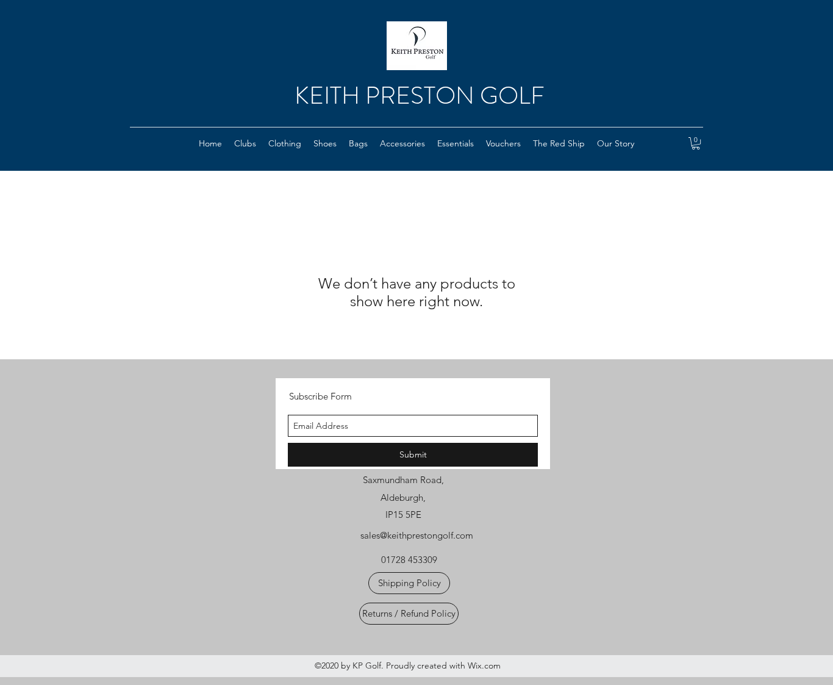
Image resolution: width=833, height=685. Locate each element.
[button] (245, 143)
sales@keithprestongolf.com (416, 535)
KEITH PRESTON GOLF (420, 95)
